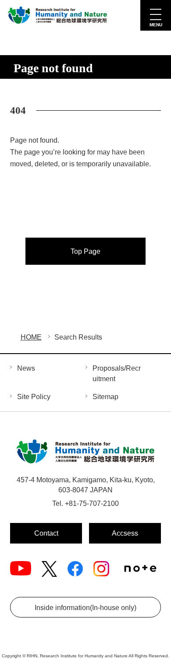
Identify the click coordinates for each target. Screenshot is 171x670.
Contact (46, 533)
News (26, 368)
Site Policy (33, 396)
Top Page (85, 251)
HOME (31, 337)
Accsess (125, 533)
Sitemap (105, 396)
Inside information (85, 607)
